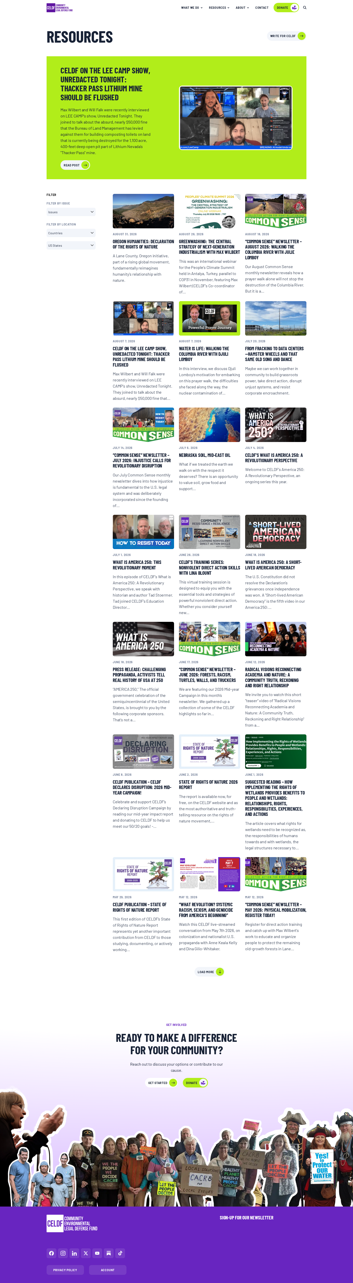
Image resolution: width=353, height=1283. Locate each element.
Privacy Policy (65, 1270)
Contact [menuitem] (262, 7)
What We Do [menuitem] (190, 7)
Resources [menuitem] (217, 7)
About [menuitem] (241, 7)
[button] (71, 212)
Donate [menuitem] (282, 7)
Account (108, 1270)
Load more (206, 972)
